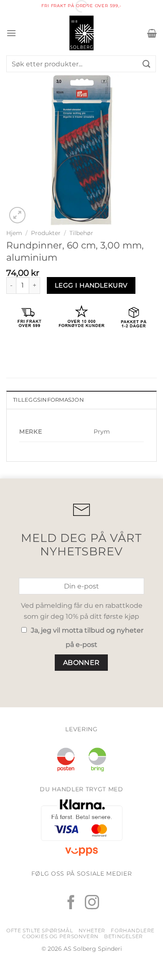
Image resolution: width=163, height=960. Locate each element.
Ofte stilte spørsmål (39, 930)
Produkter (46, 233)
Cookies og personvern (60, 936)
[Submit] (146, 63)
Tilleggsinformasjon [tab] (48, 400)
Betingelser (123, 936)
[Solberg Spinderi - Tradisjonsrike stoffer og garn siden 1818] (81, 33)
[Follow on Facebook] (71, 903)
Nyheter (92, 930)
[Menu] (11, 33)
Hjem (14, 233)
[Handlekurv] (152, 33)
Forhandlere (133, 930)
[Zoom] (17, 215)
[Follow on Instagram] (92, 903)
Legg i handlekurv (91, 285)
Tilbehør (81, 233)
